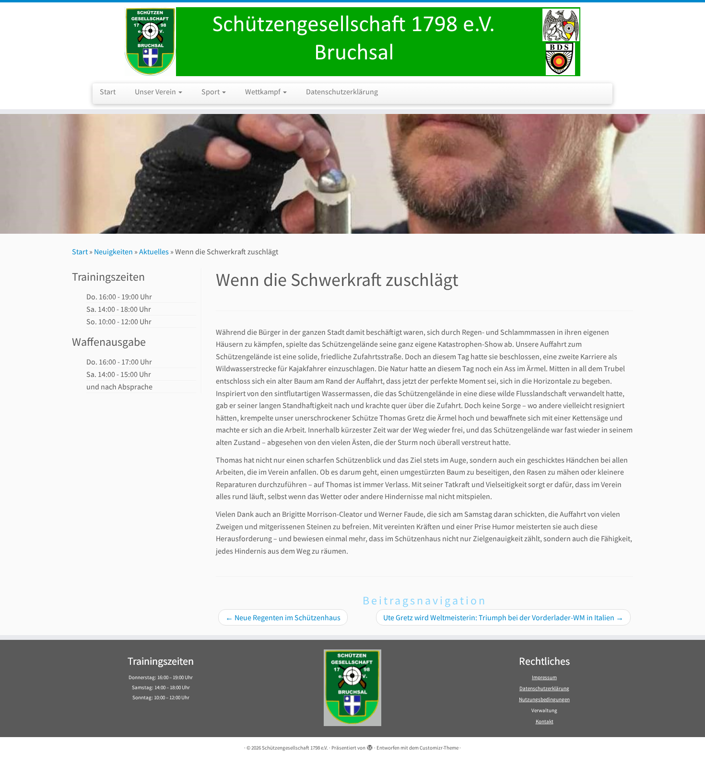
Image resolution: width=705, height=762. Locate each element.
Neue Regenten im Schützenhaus (283, 617)
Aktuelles (154, 251)
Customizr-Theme (439, 747)
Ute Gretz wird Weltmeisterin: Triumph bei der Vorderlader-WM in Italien (503, 617)
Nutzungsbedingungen (544, 699)
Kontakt (544, 721)
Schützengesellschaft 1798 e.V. (295, 747)
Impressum (544, 677)
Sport (211, 91)
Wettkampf (263, 91)
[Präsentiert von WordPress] (369, 745)
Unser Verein (156, 91)
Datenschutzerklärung (342, 91)
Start (108, 91)
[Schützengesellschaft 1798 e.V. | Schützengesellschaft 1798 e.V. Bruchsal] (352, 41)
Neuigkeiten (113, 251)
